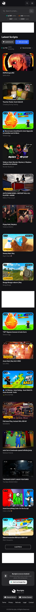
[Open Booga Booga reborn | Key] (18, 274)
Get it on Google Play (19, 582)
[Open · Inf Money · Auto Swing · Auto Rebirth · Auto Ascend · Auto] (18, 383)
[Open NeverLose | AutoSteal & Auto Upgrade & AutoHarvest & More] (18, 124)
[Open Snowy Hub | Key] (18, 245)
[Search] (27, 3)
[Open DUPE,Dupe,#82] (18, 64)
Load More (18, 547)
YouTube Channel (27, 597)
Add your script (23, 42)
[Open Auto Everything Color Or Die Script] (18, 500)
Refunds (18, 602)
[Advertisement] (18, 28)
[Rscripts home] (4, 3)
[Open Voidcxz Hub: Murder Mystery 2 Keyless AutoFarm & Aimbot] (18, 155)
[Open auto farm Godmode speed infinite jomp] (18, 442)
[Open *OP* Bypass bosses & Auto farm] (18, 324)
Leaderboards (9, 42)
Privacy (10, 602)
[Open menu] (32, 3)
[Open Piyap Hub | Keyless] (18, 216)
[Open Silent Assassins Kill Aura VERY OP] (18, 529)
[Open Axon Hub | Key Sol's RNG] (18, 353)
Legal (24, 602)
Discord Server (11, 597)
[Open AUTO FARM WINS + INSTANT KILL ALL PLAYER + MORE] (18, 186)
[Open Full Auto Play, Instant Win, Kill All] (18, 413)
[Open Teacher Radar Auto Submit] (18, 93)
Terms (4, 602)
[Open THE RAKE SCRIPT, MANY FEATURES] (18, 471)
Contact (31, 602)
